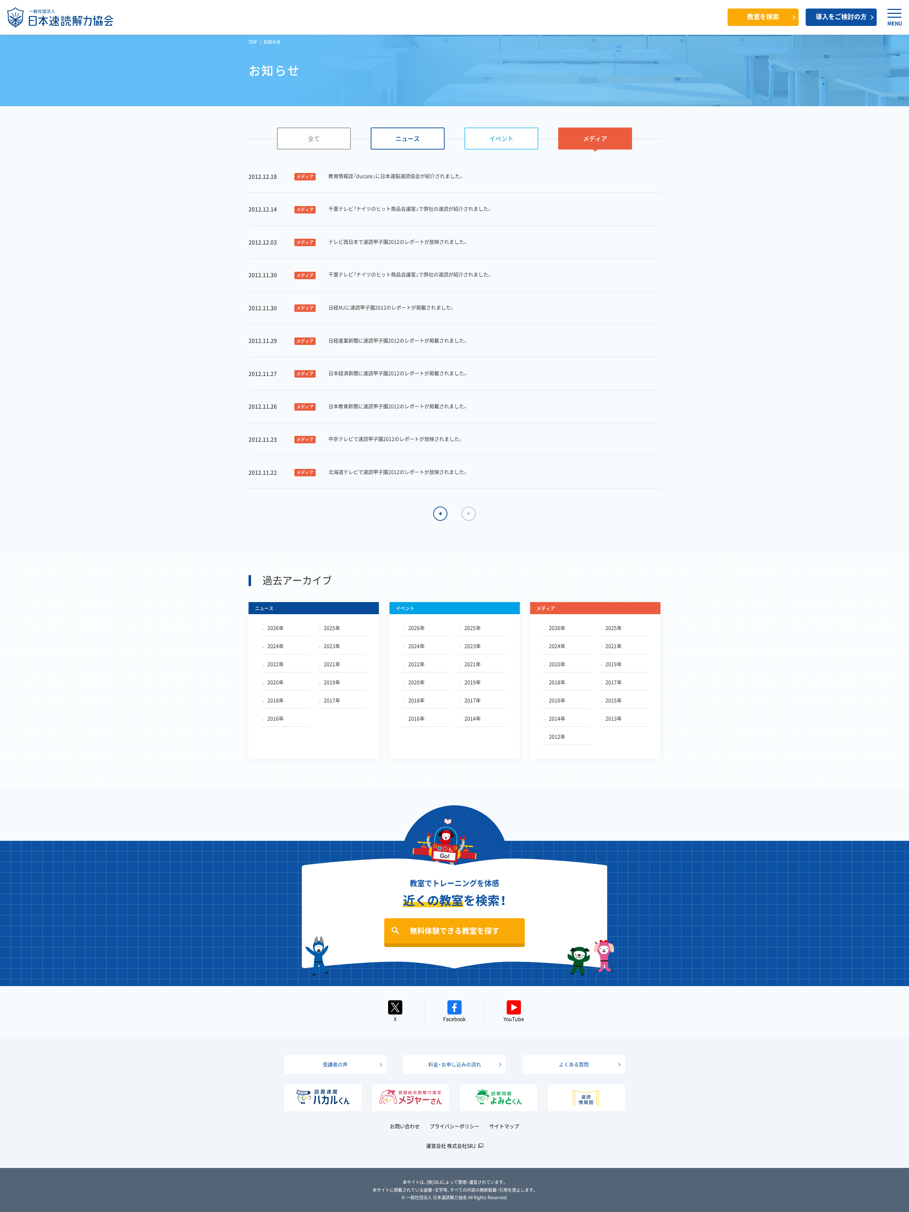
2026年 (275, 627)
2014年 (472, 718)
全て (314, 138)
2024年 (275, 645)
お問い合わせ (405, 1126)
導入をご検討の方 (841, 16)
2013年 (613, 718)
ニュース (408, 138)
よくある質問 (574, 1064)
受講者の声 (335, 1064)
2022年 (275, 663)
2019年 (332, 682)
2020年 (275, 682)
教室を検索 (763, 16)
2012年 (557, 736)
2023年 (332, 645)
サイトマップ (504, 1126)
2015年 (613, 700)
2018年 (275, 700)
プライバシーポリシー (454, 1126)
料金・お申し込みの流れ (454, 1064)
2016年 (275, 718)
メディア (595, 138)
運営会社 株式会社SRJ (451, 1145)
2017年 (332, 700)
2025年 (332, 627)
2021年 (332, 663)
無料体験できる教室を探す (454, 930)
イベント (501, 138)
